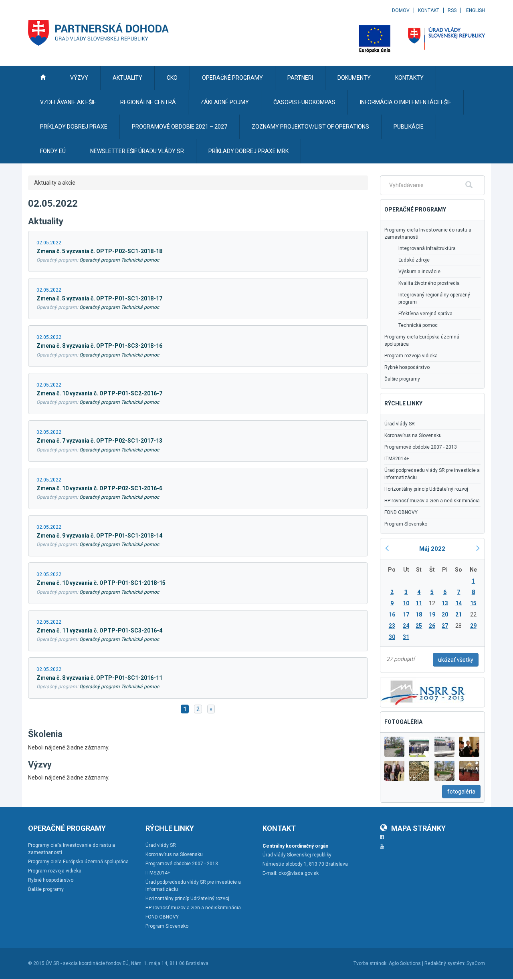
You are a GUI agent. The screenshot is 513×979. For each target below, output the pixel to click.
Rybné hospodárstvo (407, 367)
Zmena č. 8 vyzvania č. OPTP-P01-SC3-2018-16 (99, 345)
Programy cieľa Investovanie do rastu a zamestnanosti (427, 233)
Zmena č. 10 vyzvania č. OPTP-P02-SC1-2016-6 (99, 488)
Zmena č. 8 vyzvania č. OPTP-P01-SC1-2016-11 (99, 678)
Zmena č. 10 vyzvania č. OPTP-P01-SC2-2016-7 (99, 393)
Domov (401, 10)
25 (419, 625)
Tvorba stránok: (370, 963)
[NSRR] (423, 691)
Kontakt (428, 10)
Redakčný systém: (444, 963)
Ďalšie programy (402, 379)
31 (406, 637)
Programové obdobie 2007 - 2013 (420, 447)
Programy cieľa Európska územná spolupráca (421, 340)
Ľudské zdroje (414, 260)
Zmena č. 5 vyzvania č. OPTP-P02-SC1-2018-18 (99, 251)
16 (392, 614)
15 (473, 603)
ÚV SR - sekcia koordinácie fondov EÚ (87, 963)
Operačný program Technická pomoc (119, 260)
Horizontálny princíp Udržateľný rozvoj (426, 489)
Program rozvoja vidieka (411, 356)
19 (432, 614)
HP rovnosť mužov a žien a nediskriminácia (432, 501)
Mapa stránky (418, 828)
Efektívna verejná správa (425, 313)
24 (406, 625)
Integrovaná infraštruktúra (427, 248)
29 (473, 625)
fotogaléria (461, 791)
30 (392, 637)
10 (406, 603)
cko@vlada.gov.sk (299, 873)
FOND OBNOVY (401, 512)
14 (458, 603)
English (475, 10)
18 (419, 614)
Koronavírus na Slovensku (413, 435)
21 (458, 614)
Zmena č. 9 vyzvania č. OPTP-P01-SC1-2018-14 (99, 535)
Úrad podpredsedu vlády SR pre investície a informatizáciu (432, 473)
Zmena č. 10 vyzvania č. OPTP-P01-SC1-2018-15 (101, 583)
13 (445, 603)
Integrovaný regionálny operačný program (434, 298)
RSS (452, 10)
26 (432, 625)
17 (406, 614)
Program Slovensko (405, 524)
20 (445, 614)
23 (392, 625)
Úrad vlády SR (399, 424)
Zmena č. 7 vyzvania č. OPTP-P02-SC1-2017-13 (99, 440)
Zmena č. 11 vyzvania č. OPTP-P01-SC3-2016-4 (99, 630)
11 (419, 603)
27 (445, 625)
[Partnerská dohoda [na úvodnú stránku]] (98, 33)
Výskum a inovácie (419, 271)
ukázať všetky (455, 660)
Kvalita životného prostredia (429, 283)
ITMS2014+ (396, 458)
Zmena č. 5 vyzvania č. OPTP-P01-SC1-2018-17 (99, 298)
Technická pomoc (418, 325)
